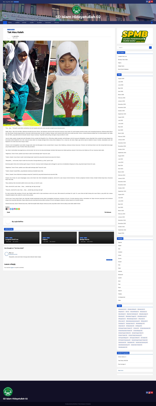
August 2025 (121, 117)
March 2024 (121, 172)
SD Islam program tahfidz (125, 332)
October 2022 (121, 226)
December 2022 (122, 220)
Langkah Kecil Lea (11, 239)
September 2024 (122, 152)
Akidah (119, 245)
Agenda (17, 22)
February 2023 (121, 213)
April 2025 (120, 130)
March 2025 (121, 133)
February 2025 (121, 136)
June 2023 (120, 201)
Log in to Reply (109, 259)
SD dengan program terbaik (125, 328)
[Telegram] (11, 209)
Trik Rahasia (107, 212)
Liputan (56, 22)
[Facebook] (13, 209)
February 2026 (121, 97)
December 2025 (122, 104)
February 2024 (121, 175)
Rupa (119, 287)
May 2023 (120, 204)
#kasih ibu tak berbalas (132, 314)
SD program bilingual (123, 337)
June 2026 (120, 85)
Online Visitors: (121, 356)
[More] (19, 209)
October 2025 (121, 110)
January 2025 (121, 139)
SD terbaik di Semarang (124, 340)
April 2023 (120, 207)
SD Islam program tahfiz (137, 332)
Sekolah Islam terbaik (136, 344)
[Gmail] (9, 209)
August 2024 (121, 155)
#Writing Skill (144, 321)
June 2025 (120, 123)
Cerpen (120, 261)
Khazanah (48, 22)
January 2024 (121, 178)
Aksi (119, 248)
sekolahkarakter (123, 347)
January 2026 (121, 101)
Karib (8, 212)
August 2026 (121, 78)
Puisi (119, 284)
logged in (12, 267)
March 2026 (121, 94)
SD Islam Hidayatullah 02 (78, 17)
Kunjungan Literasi (130, 323)
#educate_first (141, 309)
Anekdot (120, 252)
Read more (120, 370)
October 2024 (121, 149)
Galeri (32, 22)
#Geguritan (121, 311)
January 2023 (121, 217)
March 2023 (121, 210)
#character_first (122, 309)
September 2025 (122, 114)
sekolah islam (122, 342)
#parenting (121, 316)
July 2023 (120, 197)
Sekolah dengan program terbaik (139, 340)
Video (119, 300)
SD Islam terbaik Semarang (135, 335)
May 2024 (120, 165)
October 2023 (121, 188)
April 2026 (120, 91)
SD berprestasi (130, 325)
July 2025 (120, 120)
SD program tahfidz (134, 337)
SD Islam (136, 328)
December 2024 (122, 143)
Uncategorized (121, 297)
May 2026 (120, 88)
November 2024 (122, 146)
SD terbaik (144, 337)
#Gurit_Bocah (143, 311)
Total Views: (121, 360)
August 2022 (121, 233)
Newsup (82, 403)
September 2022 (122, 230)
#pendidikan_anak (142, 316)
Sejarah (120, 290)
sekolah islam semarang (142, 342)
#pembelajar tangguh (131, 316)
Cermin (13, 29)
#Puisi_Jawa (122, 321)
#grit (127, 311)
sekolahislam (130, 342)
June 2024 (120, 162)
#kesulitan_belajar (143, 314)
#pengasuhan (122, 318)
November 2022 (122, 223)
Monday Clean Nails (123, 59)
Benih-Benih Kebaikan (123, 69)
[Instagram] (15, 209)
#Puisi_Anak (142, 318)
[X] (6, 209)
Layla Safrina (16, 36)
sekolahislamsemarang (124, 344)
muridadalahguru (140, 323)
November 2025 (122, 107)
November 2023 (122, 184)
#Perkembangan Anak (132, 318)
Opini (119, 281)
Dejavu (45, 239)
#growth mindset (134, 311)
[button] (149, 22)
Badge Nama (84, 239)
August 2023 (121, 194)
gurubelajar (122, 323)
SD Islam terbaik (123, 335)
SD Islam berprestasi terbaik (125, 330)
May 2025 (120, 126)
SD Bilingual (139, 325)
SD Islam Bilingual (138, 330)
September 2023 (122, 191)
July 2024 (120, 159)
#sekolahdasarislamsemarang (133, 321)
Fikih (119, 265)
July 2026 (120, 81)
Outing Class (122, 325)
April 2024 (120, 168)
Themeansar (88, 403)
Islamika (39, 22)
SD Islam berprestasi (145, 328)
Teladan (120, 294)
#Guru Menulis (122, 314)
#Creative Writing (132, 309)
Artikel (24, 22)
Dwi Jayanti (15, 241)
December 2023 (122, 181)
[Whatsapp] (17, 209)
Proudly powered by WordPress (71, 403)
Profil (10, 22)
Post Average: (121, 364)
